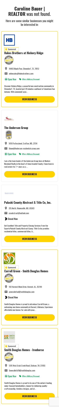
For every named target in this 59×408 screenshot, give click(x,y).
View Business (29, 99)
